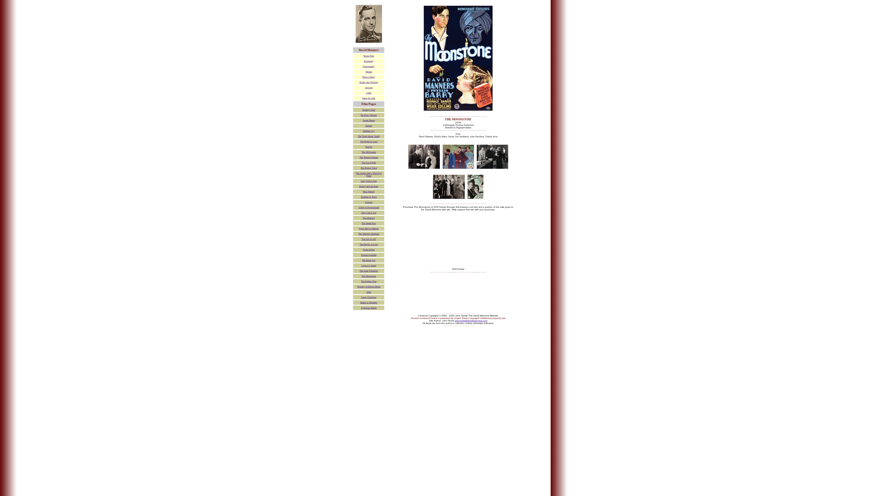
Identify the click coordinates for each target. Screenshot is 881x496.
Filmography (369, 66)
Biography (369, 61)
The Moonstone (369, 276)
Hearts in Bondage (368, 302)
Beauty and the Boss (368, 186)
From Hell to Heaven (369, 228)
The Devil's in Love (369, 244)
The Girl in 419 (369, 239)
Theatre (368, 71)
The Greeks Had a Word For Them (369, 174)
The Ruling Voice (369, 168)
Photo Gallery (368, 77)
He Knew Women (369, 115)
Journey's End (368, 110)
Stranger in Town (369, 197)
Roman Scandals (368, 255)
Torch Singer (369, 249)
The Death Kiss (369, 223)
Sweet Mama (369, 120)
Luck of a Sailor (368, 265)
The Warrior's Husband (368, 234)
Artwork (369, 87)
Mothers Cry (369, 131)
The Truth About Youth (368, 136)
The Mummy (369, 218)
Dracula (368, 147)
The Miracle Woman (369, 157)
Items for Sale (368, 98)
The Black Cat (368, 260)
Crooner (368, 202)
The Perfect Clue (368, 281)
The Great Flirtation (369, 271)
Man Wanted (368, 191)
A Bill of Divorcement (368, 207)
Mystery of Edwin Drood (368, 286)
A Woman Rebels (369, 308)
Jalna (368, 292)
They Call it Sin (368, 212)
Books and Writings (369, 82)
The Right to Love (368, 141)
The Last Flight (369, 162)
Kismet (368, 125)
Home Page (368, 56)
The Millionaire (369, 152)
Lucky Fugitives (368, 297)
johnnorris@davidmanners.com (471, 320)
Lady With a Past (369, 181)
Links (368, 93)
